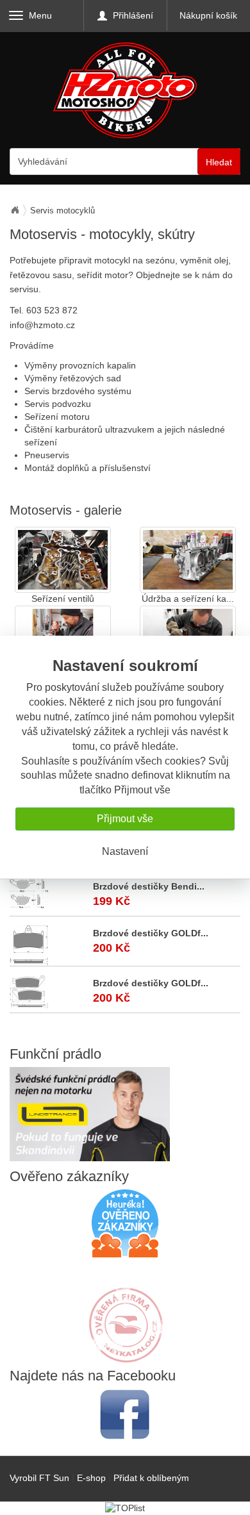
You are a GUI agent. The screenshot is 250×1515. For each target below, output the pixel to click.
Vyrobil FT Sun (39, 1478)
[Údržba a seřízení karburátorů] (188, 560)
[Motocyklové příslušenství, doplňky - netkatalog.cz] (125, 1354)
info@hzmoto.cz (42, 325)
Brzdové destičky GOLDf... (150, 933)
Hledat (219, 162)
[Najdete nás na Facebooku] (125, 1414)
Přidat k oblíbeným (151, 1478)
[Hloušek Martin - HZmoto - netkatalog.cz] (125, 1312)
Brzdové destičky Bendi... (148, 886)
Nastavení (125, 851)
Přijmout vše (125, 818)
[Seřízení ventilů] (63, 560)
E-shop (91, 1478)
